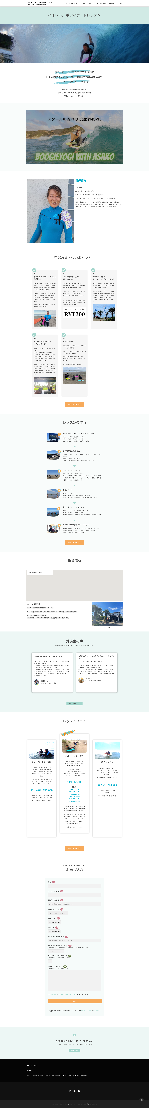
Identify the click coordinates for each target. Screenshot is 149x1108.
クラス (83, 3)
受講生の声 (91, 3)
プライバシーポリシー (67, 994)
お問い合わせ (112, 3)
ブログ (120, 3)
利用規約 (54, 994)
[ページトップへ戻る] (142, 1100)
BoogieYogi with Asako (40, 2)
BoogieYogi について (72, 3)
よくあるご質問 (101, 3)
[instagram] (70, 1091)
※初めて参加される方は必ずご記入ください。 (59, 956)
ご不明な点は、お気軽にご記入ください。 (58, 967)
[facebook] (79, 1091)
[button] (74, 137)
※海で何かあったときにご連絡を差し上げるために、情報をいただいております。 (68, 946)
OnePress (80, 1104)
